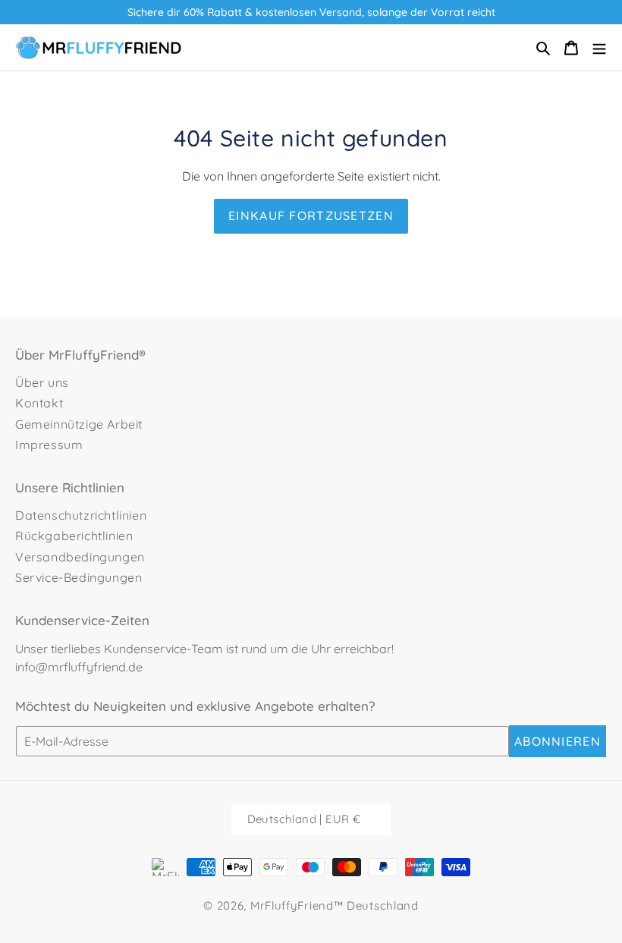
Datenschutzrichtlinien (80, 515)
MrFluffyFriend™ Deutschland (334, 905)
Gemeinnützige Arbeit (79, 424)
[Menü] (599, 47)
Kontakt (39, 402)
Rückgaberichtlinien (74, 535)
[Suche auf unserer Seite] (543, 47)
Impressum (49, 444)
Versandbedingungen (80, 556)
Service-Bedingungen (78, 577)
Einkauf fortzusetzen (311, 215)
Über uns (42, 382)
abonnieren (557, 741)
